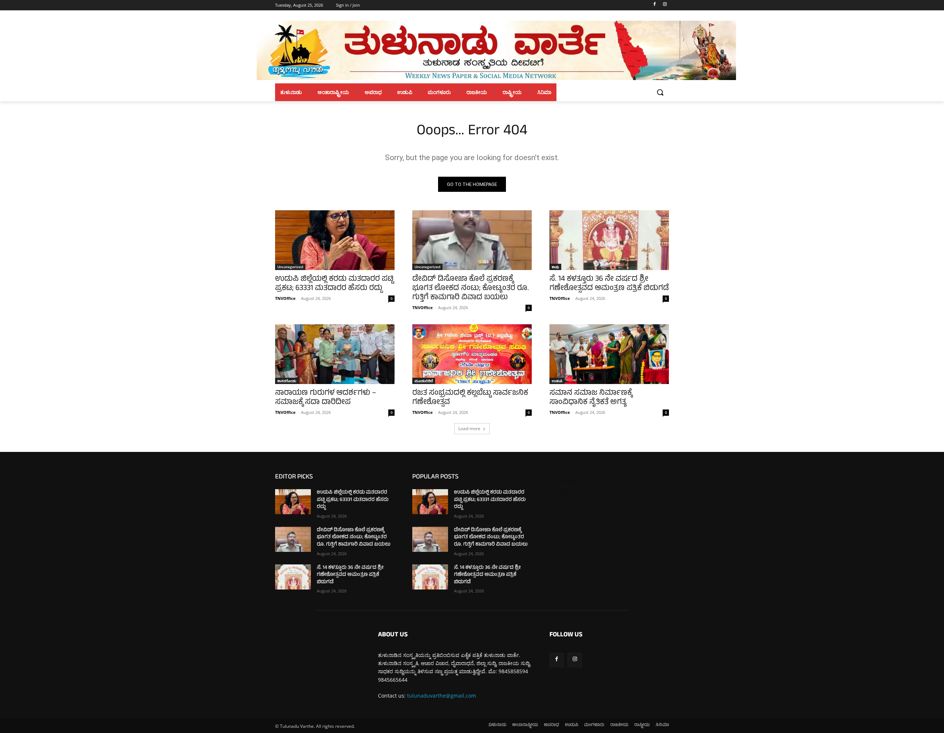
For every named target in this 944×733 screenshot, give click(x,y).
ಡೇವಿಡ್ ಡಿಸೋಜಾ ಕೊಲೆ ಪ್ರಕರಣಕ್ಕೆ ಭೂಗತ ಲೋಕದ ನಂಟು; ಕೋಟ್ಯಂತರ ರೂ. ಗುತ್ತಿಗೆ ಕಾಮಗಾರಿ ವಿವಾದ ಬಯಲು (470, 288)
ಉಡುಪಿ (557, 380)
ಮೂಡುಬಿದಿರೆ (423, 380)
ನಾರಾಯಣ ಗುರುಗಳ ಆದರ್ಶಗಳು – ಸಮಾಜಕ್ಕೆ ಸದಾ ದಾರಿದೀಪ (325, 398)
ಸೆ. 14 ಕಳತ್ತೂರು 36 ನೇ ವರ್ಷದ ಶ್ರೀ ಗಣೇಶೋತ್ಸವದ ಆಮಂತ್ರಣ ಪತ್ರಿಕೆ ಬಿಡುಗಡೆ (609, 284)
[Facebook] (654, 5)
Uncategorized (290, 266)
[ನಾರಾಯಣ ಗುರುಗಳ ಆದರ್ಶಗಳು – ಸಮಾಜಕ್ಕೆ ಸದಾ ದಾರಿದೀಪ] (335, 354)
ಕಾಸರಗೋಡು (286, 380)
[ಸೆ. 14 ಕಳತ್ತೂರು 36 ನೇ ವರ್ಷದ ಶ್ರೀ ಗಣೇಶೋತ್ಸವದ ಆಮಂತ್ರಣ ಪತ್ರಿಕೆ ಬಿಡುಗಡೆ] (609, 240)
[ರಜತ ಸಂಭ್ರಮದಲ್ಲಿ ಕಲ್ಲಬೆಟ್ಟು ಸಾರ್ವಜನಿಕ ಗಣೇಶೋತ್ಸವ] (472, 354)
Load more (469, 428)
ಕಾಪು (555, 266)
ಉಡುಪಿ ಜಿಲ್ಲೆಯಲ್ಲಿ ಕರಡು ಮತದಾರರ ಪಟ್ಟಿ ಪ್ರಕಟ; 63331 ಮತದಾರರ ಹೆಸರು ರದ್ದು (334, 284)
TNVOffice (285, 298)
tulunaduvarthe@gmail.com (441, 695)
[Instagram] (664, 5)
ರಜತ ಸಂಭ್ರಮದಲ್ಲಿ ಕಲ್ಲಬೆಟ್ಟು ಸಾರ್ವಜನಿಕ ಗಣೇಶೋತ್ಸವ (470, 398)
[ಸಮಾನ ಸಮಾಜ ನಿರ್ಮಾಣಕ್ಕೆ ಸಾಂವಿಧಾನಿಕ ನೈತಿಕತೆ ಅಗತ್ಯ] (609, 354)
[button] (660, 92)
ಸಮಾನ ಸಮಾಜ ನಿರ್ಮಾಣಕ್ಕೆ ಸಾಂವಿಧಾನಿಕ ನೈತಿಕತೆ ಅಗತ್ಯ (590, 398)
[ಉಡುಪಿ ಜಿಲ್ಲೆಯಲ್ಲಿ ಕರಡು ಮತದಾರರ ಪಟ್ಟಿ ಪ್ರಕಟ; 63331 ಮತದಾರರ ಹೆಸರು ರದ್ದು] (335, 240)
